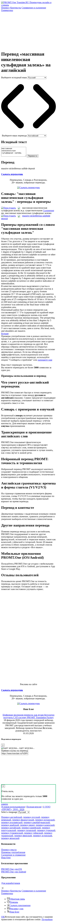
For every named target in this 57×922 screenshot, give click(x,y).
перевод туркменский (12, 833)
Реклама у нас (17, 908)
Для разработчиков (10, 883)
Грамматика (7, 10)
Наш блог (6, 857)
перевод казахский (45, 825)
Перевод (5, 7)
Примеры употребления (13, 852)
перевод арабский (10, 825)
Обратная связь (17, 899)
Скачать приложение (20, 905)
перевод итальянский (12, 822)
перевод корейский (31, 827)
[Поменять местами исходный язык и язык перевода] (28, 133)
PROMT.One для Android (13, 871)
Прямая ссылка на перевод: (14, 750)
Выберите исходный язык (14, 77)
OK (3, 917)
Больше (5, 333)
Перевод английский (11, 817)
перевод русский (31, 817)
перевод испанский (45, 820)
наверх (4, 804)
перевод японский (10, 838)
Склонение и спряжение (13, 855)
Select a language (9, 812)
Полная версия (33, 807)
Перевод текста (9, 849)
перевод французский (23, 820)
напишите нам (45, 360)
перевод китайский (10, 827)
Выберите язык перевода (14, 135)
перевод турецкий (46, 830)
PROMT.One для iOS (11, 869)
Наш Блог (14, 912)
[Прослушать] (8, 208)
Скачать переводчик (12, 174)
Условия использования (13, 807)
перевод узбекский (33, 833)
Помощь (14, 902)
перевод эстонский (42, 835)
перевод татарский (26, 830)
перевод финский (23, 835)
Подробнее (47, 919)
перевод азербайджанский (37, 822)
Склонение (48, 210)
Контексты (15, 7)
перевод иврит (27, 825)
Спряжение (34, 7)
